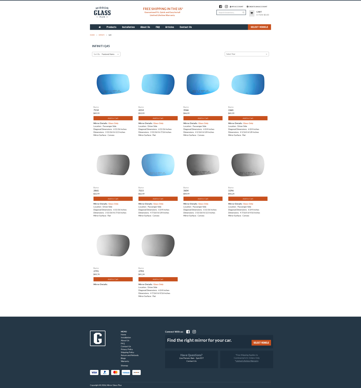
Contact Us (186, 27)
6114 (141, 110)
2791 (96, 271)
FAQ (158, 27)
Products (111, 27)
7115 (141, 190)
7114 (96, 110)
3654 (186, 190)
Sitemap (124, 365)
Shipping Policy (127, 352)
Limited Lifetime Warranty (247, 361)
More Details (113, 87)
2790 (141, 271)
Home (123, 334)
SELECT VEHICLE (259, 27)
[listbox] (110, 54)
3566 (186, 110)
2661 (231, 110)
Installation (128, 27)
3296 (231, 190)
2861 (96, 190)
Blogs (123, 358)
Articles (169, 27)
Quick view (113, 82)
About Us (145, 27)
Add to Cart (113, 118)
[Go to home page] (100, 27)
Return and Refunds (130, 355)
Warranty (125, 361)
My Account (237, 7)
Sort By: (97, 54)
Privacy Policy (127, 349)
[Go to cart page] (252, 13)
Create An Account (257, 7)
